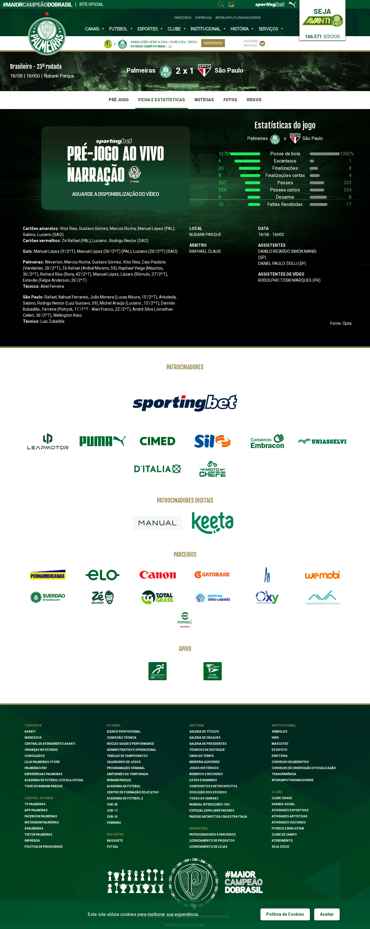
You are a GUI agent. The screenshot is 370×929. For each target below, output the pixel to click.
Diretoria (280, 755)
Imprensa (203, 18)
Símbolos (279, 731)
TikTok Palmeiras (38, 834)
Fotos (230, 99)
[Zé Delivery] (102, 597)
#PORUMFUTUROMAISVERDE (293, 780)
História (240, 29)
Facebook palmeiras (41, 816)
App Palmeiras (36, 810)
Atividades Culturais (289, 822)
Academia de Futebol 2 (125, 798)
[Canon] (157, 574)
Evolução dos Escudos (208, 792)
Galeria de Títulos (204, 731)
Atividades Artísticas (290, 816)
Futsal (112, 846)
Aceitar (327, 914)
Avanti (30, 731)
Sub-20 (112, 804)
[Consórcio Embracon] (267, 441)
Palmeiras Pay (36, 768)
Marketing (198, 828)
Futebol (118, 29)
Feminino (114, 822)
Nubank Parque (119, 780)
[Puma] (102, 441)
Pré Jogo (119, 99)
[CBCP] (212, 671)
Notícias (204, 99)
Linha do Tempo (201, 755)
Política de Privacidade (44, 846)
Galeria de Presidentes (208, 743)
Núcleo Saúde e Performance (130, 743)
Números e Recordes (206, 774)
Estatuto (279, 749)
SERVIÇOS (268, 29)
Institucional (284, 725)
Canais (92, 29)
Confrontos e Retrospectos (213, 786)
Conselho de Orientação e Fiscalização (304, 768)
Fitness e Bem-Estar (288, 828)
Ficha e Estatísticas (161, 99)
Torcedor (33, 725)
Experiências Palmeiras (43, 774)
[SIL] (212, 441)
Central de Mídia (39, 798)
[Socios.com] (47, 597)
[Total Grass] (157, 597)
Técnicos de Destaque (207, 749)
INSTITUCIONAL (206, 29)
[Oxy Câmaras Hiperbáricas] (267, 597)
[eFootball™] (185, 619)
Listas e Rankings (203, 780)
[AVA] (322, 597)
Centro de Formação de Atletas (133, 792)
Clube (174, 29)
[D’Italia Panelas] (157, 469)
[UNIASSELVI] (322, 441)
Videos (254, 99)
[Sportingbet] (185, 402)
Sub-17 (112, 810)
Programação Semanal (126, 768)
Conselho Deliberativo (290, 762)
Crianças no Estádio (41, 749)
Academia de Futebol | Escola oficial (54, 780)
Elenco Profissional (123, 731)
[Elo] (102, 574)
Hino (275, 737)
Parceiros (182, 18)
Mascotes (280, 743)
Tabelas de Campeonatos (127, 755)
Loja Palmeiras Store (42, 762)
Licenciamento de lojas (208, 846)
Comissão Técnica (121, 737)
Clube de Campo (284, 834)
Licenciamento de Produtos (212, 840)
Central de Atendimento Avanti (50, 743)
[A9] (267, 574)
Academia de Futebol (123, 786)
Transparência (284, 774)
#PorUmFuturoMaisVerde (238, 18)
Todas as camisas (204, 798)
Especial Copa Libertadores (211, 810)
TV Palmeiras (35, 804)
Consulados (35, 755)
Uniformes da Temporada (127, 774)
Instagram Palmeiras (42, 822)
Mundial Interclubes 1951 (209, 804)
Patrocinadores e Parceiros (212, 834)
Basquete (115, 840)
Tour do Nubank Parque (44, 786)
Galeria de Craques (205, 737)
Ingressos (213, 43)
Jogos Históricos (204, 768)
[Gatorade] (212, 574)
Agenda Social (283, 804)
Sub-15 (112, 816)
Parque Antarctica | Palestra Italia (218, 816)
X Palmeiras (34, 828)
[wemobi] (322, 574)
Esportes (148, 29)
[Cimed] (157, 441)
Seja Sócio (280, 846)
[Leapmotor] (47, 441)
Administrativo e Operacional (131, 749)
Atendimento (282, 840)
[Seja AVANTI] (322, 16)
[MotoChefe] (212, 469)
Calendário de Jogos (124, 762)
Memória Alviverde (204, 762)
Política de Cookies (285, 914)
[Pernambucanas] (47, 574)
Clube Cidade (282, 798)
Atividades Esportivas (290, 810)
